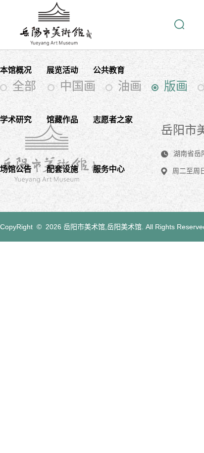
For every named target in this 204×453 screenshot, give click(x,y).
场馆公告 (16, 169)
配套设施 (62, 169)
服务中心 (109, 169)
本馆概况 (16, 70)
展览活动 (62, 70)
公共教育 (109, 70)
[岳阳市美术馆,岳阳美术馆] (56, 43)
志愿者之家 (113, 119)
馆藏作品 (62, 119)
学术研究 (16, 119)
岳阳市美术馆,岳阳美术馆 (102, 227)
